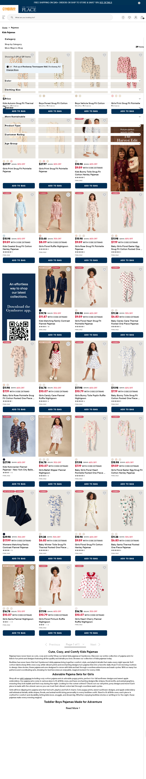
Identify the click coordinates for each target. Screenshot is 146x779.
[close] (139, 3)
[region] (73, 2)
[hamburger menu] (3, 17)
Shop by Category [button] (13, 44)
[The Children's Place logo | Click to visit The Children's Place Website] (29, 9)
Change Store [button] (12, 70)
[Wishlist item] (130, 19)
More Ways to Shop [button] (14, 48)
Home (4, 27)
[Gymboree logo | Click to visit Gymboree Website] (9, 9)
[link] (123, 17)
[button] (129, 17)
